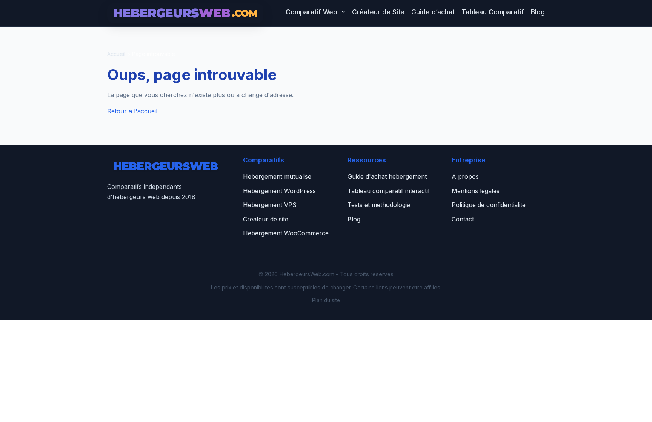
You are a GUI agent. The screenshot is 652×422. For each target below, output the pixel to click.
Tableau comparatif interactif (389, 191)
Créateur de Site (378, 12)
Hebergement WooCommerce (286, 233)
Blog (538, 12)
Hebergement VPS (270, 205)
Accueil (116, 54)
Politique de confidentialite (489, 205)
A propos (465, 176)
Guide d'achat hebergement (387, 176)
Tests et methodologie (379, 205)
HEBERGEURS (185, 13)
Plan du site (326, 300)
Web (165, 166)
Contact (463, 219)
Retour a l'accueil (132, 111)
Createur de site (265, 219)
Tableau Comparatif (492, 12)
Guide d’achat (433, 12)
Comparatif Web (311, 12)
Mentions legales (476, 191)
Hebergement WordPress (279, 191)
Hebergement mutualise (277, 176)
